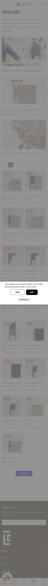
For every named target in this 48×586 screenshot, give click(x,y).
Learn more (31, 287)
